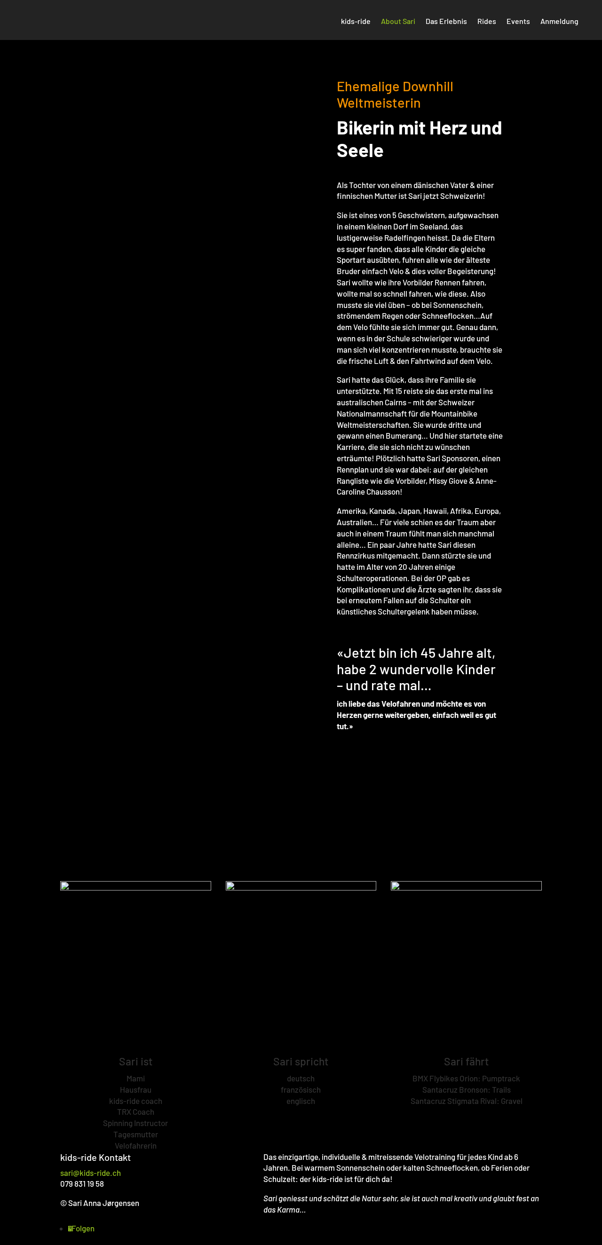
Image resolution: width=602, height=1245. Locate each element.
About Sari (398, 21)
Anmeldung (559, 21)
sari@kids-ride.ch (90, 1172)
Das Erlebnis (446, 21)
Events (518, 21)
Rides (486, 21)
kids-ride (356, 21)
